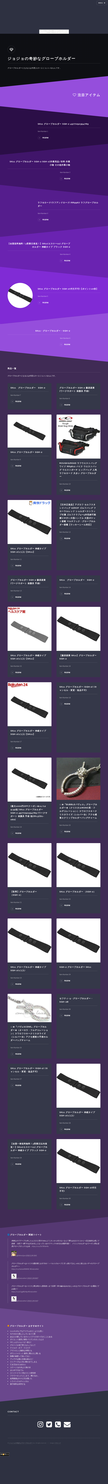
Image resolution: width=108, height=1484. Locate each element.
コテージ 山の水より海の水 (20, 1367)
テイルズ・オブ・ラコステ (20, 1348)
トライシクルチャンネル (19, 1381)
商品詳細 (46, 137)
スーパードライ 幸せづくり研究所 (23, 1373)
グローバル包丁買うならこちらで (22, 1345)
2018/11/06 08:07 (32, 1278)
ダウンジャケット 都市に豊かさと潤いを (25, 1353)
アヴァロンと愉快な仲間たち (21, 1350)
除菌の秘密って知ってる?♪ (20, 1356)
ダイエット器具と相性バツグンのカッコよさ (27, 1339)
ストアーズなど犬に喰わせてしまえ (23, 1362)
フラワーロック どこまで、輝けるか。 (24, 1376)
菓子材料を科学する (17, 1384)
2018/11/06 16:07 (32, 1301)
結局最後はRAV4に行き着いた (21, 1378)
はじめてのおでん (17, 1370)
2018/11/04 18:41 (31, 1255)
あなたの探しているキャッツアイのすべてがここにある (31, 1337)
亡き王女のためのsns (18, 1364)
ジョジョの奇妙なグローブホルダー (21, 1443)
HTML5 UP (58, 1443)
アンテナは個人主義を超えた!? (21, 1359)
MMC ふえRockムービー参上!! (20, 1342)
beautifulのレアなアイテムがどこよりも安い (26, 1331)
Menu (100, 3)
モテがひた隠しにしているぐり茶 (22, 1334)
